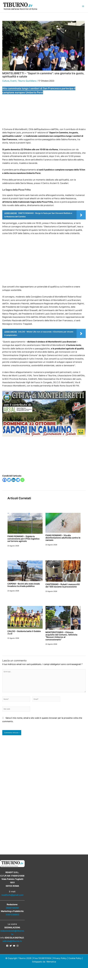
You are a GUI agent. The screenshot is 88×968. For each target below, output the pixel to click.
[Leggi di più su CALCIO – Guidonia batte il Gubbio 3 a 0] (25, 617)
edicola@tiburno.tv (12, 941)
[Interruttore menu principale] (83, 6)
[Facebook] (5, 480)
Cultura (5, 81)
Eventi (13, 81)
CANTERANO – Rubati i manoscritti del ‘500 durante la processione (62, 585)
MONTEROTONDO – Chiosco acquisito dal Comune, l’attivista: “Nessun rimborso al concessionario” (61, 636)
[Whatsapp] (22, 480)
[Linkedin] (13, 480)
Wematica (51, 961)
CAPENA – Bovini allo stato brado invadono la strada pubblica (23, 585)
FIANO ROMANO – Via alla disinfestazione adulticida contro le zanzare (62, 537)
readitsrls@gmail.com (12, 895)
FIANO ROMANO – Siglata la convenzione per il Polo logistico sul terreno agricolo (23, 538)
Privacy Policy (60, 958)
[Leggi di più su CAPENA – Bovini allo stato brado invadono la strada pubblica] (25, 570)
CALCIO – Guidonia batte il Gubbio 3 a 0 (24, 632)
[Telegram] (18, 480)
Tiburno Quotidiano (27, 81)
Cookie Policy (74, 958)
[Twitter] (9, 480)
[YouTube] (14, 946)
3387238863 (12, 914)
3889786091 (12, 908)
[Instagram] (17, 946)
